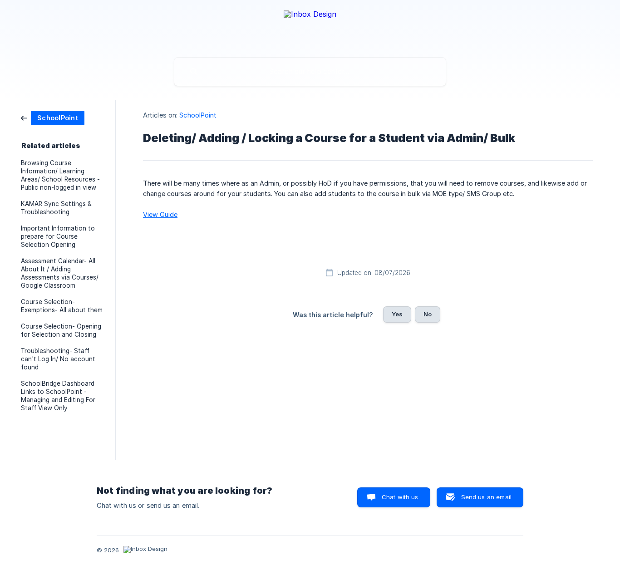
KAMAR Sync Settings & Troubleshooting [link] (56, 208)
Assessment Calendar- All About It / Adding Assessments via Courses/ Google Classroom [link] (59, 273)
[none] (310, 26)
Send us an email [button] (486, 497)
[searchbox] (310, 72)
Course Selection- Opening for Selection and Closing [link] (61, 330)
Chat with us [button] (400, 497)
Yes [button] (397, 314)
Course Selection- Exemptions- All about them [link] (62, 306)
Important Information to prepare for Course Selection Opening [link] (58, 236)
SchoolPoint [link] (198, 115)
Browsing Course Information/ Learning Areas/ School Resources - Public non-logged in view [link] (60, 175)
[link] (52, 117)
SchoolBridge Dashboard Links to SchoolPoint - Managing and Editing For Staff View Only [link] (58, 396)
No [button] (427, 314)
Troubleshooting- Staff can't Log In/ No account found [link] (58, 359)
